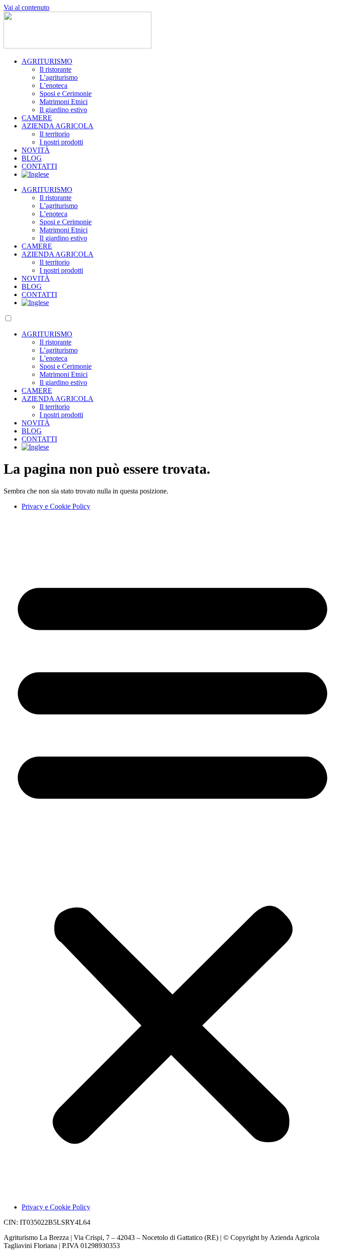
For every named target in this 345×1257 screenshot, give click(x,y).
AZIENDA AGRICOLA (57, 126)
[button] (172, 857)
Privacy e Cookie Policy (56, 506)
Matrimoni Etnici (64, 101)
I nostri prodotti (61, 142)
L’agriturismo (59, 77)
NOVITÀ (36, 150)
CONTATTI (39, 166)
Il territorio (55, 134)
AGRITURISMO (47, 61)
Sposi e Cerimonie (66, 93)
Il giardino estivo (63, 109)
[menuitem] (35, 174)
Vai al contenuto (26, 7)
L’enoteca (53, 85)
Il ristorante (55, 69)
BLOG (32, 158)
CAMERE (37, 118)
